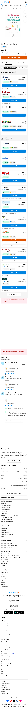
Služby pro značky (5, 670)
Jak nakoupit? (4, 642)
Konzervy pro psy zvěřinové (7, 521)
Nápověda (3, 678)
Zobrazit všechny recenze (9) (14, 421)
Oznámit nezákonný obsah (7, 634)
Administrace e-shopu (6, 662)
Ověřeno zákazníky (5, 683)
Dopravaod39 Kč (22, 124)
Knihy (10, 9)
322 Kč (24, 250)
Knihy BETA (3, 530)
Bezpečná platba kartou (6, 654)
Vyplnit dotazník (14, 606)
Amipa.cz (7, 380)
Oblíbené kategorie (6, 501)
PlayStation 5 (4, 578)
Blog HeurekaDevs (5, 632)
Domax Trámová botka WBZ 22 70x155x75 (10, 556)
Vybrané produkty (6, 551)
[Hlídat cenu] (25, 16)
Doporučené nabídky (11, 67)
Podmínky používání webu (18, 706)
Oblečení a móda (4, 586)
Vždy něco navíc (20, 54)
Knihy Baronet (4, 528)
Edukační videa (4, 676)
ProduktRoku (4, 687)
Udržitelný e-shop (5, 693)
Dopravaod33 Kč (22, 109)
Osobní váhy (4, 511)
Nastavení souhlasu (5, 650)
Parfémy (3, 574)
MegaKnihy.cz (8, 396)
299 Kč (24, 217)
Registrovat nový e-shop (6, 664)
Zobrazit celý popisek (14, 461)
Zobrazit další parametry (14, 494)
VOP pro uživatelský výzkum (7, 656)
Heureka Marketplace (6, 668)
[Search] (3, 63)
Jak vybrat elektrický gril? (6, 547)
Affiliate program (4, 674)
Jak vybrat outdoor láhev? (7, 543)
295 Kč (24, 188)
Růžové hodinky (4, 513)
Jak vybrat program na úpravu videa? (9, 545)
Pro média (3, 628)
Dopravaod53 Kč (22, 266)
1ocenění (13, 97)
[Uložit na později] (25, 20)
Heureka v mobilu (5, 644)
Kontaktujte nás (14, 602)
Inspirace (3, 691)
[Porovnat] (25, 11)
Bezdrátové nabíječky (6, 505)
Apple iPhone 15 (4, 572)
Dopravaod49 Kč (22, 79)
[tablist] (14, 63)
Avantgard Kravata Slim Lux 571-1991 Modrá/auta (12, 558)
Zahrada (3, 582)
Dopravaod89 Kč (22, 174)
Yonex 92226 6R (4, 560)
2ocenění (14, 111)
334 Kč (24, 92)
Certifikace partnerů (5, 689)
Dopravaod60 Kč (22, 251)
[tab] (8, 63)
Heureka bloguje (4, 630)
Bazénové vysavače (5, 509)
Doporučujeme (5, 570)
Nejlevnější (20, 67)
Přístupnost (3, 636)
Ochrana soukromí (5, 652)
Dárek (20, 126)
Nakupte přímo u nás (5, 648)
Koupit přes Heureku (14, 240)
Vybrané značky (5, 526)
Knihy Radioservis (5, 532)
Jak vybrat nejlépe (6, 540)
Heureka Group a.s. (17, 705)
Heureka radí (4, 646)
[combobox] (14, 5)
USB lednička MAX (5, 562)
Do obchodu (14, 85)
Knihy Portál (14, 9)
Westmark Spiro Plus (5, 554)
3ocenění (15, 82)
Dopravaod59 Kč (22, 160)
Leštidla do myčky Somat (6, 519)
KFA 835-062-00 (4, 566)
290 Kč (24, 173)
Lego (2, 580)
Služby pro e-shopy (5, 666)
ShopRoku (3, 685)
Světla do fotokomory (6, 507)
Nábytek (3, 584)
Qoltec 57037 (4, 564)
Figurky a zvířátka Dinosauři (7, 517)
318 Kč (24, 232)
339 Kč (24, 107)
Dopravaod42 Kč (22, 234)
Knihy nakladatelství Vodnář (7, 534)
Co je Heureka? (4, 620)
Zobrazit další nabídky (14, 294)
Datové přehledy (5, 672)
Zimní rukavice (4, 503)
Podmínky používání (5, 624)
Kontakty (3, 622)
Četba (6, 9)
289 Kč (24, 78)
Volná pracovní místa (5, 626)
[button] (8, 62)
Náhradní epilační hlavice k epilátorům (9, 515)
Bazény (3, 576)
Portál (23, 364)
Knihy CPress (4, 536)
